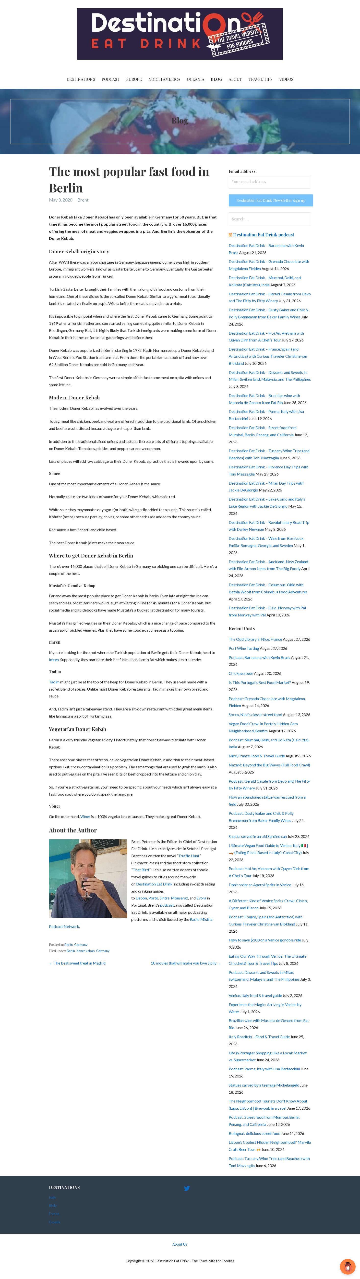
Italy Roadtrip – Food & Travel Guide (259, 1036)
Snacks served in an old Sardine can (258, 836)
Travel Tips (261, 79)
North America (164, 79)
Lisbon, (142, 898)
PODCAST (111, 79)
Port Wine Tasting (244, 648)
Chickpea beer (241, 673)
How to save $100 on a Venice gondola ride (265, 940)
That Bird (141, 869)
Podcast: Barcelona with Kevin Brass (259, 657)
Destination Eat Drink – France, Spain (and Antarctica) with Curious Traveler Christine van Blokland (268, 356)
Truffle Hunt (188, 855)
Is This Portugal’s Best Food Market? (260, 682)
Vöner (85, 816)
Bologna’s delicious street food (254, 1133)
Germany (80, 945)
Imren (54, 659)
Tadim (54, 682)
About (235, 79)
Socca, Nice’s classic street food (255, 714)
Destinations (81, 79)
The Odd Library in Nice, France (255, 639)
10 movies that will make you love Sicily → (186, 963)
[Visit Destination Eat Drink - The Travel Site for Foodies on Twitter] (187, 1189)
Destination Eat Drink (154, 884)
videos (286, 79)
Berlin (68, 945)
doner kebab (85, 951)
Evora (201, 898)
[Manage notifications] (348, 1268)
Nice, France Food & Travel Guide (257, 755)
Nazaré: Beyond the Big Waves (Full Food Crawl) (269, 764)
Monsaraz (179, 898)
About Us (179, 1244)
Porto (153, 898)
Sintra (164, 898)
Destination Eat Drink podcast (263, 235)
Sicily (53, 1205)
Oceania (195, 79)
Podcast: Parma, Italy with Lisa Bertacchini (264, 1068)
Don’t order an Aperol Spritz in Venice (260, 884)
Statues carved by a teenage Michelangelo (264, 1085)
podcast (167, 905)
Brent (83, 200)
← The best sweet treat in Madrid (77, 963)
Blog (216, 79)
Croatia (54, 1222)
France (54, 1213)
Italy (52, 1197)
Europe (134, 79)
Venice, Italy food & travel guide (255, 995)
